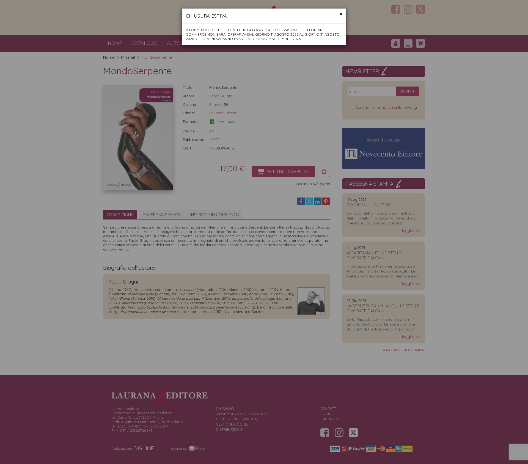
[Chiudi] (341, 14)
